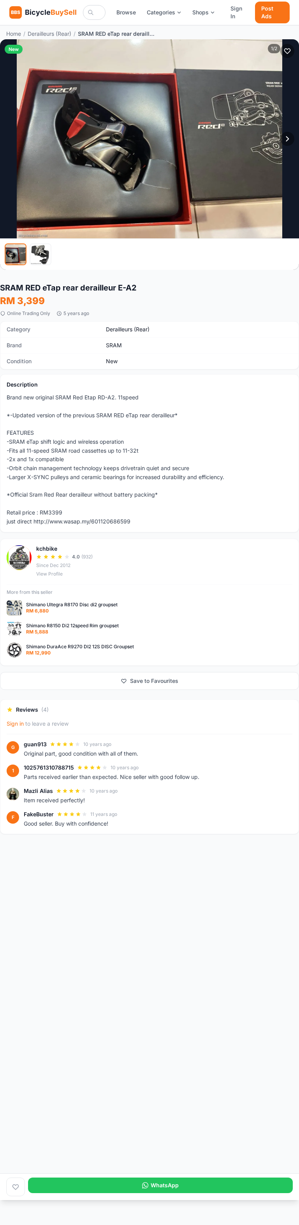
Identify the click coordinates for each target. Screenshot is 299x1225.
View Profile (49, 574)
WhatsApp (165, 1185)
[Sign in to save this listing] (287, 51)
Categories (161, 12)
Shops (200, 12)
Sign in (15, 723)
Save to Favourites (154, 680)
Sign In (236, 12)
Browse (126, 12)
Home (13, 33)
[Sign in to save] (15, 1187)
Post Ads (267, 12)
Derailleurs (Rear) (49, 33)
